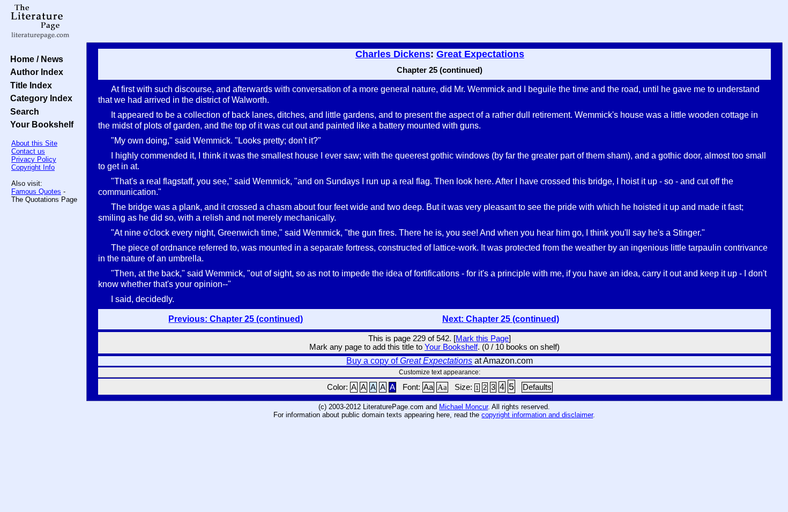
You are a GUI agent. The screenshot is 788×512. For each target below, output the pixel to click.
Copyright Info (33, 167)
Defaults (537, 387)
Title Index (29, 85)
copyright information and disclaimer (537, 415)
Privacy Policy (33, 159)
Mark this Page (482, 338)
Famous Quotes (36, 191)
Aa (428, 387)
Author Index (34, 72)
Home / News (34, 59)
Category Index (39, 98)
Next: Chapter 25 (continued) (500, 318)
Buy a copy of (409, 360)
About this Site (34, 143)
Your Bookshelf (39, 124)
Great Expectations (480, 54)
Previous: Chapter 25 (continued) (235, 318)
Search (22, 111)
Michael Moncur (463, 407)
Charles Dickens (392, 54)
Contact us (28, 151)
